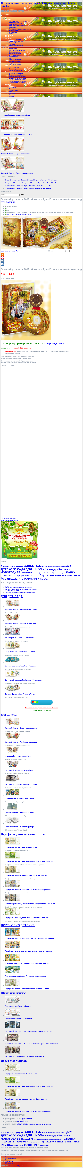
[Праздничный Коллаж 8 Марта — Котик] (12, 131)
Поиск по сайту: (6, 191)
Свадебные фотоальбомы (17, 78)
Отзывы (49, 573)
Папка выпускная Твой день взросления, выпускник (34, 1124)
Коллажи (64, 569)
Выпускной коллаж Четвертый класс (20, 770)
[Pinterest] (41, 257)
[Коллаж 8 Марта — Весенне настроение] (12, 170)
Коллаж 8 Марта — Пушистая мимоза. (16, 154)
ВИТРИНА (8, 20)
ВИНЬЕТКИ (8, 66)
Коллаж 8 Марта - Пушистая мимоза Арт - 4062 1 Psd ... (29, 186)
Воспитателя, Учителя (16, 41)
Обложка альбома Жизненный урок (19, 812)
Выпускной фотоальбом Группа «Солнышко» (23, 680)
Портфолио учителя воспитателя (20, 29)
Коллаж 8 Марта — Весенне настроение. (17, 173)
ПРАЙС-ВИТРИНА (10, 1158)
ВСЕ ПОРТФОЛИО (15, 40)
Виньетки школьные (15, 70)
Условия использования (13, 1160)
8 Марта (11, 89)
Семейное (12, 44)
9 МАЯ (11, 58)
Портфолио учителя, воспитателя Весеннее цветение (27, 918)
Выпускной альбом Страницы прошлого (21, 784)
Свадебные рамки (15, 63)
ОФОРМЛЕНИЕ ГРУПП (16, 46)
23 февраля (12, 87)
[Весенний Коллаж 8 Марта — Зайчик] (12, 112)
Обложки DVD (26, 214)
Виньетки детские (15, 69)
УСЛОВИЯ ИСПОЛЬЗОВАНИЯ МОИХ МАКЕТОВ (20, 592)
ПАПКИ (71, 572)
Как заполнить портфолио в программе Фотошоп (41, 708)
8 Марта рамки (13, 56)
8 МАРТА (12, 33)
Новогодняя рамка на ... (9, 520)
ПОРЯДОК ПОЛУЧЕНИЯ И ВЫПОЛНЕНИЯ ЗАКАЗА (21, 589)
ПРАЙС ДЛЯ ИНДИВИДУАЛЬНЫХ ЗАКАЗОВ (18, 587)
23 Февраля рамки (15, 55)
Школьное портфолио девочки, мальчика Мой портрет (27, 963)
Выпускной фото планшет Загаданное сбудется (24, 1056)
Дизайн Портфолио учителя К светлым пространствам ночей (30, 904)
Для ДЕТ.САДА (9, 36)
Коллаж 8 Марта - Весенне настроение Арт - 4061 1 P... (28, 188)
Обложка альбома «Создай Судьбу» (19, 827)
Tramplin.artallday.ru (15, 1166)
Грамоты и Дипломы (60, 566)
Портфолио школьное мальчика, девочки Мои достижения (28, 951)
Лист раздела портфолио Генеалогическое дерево (25, 976)
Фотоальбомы (9, 72)
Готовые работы (47, 566)
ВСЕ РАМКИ (13, 49)
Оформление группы (59, 573)
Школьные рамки (14, 52)
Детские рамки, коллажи (17, 50)
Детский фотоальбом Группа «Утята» (20, 694)
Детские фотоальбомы (16, 75)
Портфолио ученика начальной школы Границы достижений (29, 938)
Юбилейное (44, 579)
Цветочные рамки (15, 64)
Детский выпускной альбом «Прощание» (21, 666)
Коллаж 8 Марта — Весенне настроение (21, 609)
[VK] (41, 260)
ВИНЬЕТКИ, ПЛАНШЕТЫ (17, 26)
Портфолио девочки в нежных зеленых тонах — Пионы (27, 989)
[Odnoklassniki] (41, 254)
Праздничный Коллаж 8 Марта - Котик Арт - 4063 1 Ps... (31, 183)
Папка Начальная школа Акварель (19, 1019)
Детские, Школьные (15, 43)
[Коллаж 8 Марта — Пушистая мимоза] (12, 150)
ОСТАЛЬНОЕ (9, 86)
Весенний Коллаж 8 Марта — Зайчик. (15, 115)
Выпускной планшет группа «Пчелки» (20, 652)
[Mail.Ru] (41, 264)
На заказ (11, 96)
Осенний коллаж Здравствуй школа (19, 798)
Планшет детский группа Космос (18, 1006)
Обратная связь (27, 1118)
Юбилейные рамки (15, 61)
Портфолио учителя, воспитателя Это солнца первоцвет (28, 889)
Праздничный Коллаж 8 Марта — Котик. (17, 134)
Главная (7, 1157)
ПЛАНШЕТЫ (8, 575)
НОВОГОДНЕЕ (13, 30)
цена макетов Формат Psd (9, 251)
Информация (9, 1161)
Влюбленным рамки (15, 59)
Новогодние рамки (15, 53)
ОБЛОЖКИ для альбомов (17, 82)
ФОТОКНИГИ (31, 578)
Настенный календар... (9, 518)
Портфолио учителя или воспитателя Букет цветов (26, 875)
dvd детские (8, 202)
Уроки (11, 95)
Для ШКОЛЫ (9, 35)
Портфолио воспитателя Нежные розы (21, 847)
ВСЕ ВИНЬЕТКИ (14, 67)
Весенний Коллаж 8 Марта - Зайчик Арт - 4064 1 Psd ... (31, 180)
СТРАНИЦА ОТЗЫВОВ (12, 591)
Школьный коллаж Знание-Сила (18, 756)
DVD (10, 92)
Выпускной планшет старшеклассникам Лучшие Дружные (28, 1031)
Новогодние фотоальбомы (18, 81)
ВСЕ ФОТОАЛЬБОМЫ (16, 73)
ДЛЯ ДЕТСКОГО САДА (16, 23)
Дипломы (12, 93)
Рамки (7, 47)
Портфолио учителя (33, 575)
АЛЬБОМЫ (12, 27)
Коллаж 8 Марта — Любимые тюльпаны (21, 623)
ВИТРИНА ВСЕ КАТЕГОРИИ (18, 21)
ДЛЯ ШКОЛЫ (13, 24)
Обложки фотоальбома (40, 573)
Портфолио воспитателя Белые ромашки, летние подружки (29, 861)
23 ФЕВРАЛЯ (13, 32)
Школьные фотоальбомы (17, 76)
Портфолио (8, 38)
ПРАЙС (7, 586)
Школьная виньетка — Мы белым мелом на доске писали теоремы (32, 1044)
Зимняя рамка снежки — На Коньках (19, 638)
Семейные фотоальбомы (17, 79)
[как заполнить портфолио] (41, 705)
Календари (8, 84)
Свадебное (14, 579)
